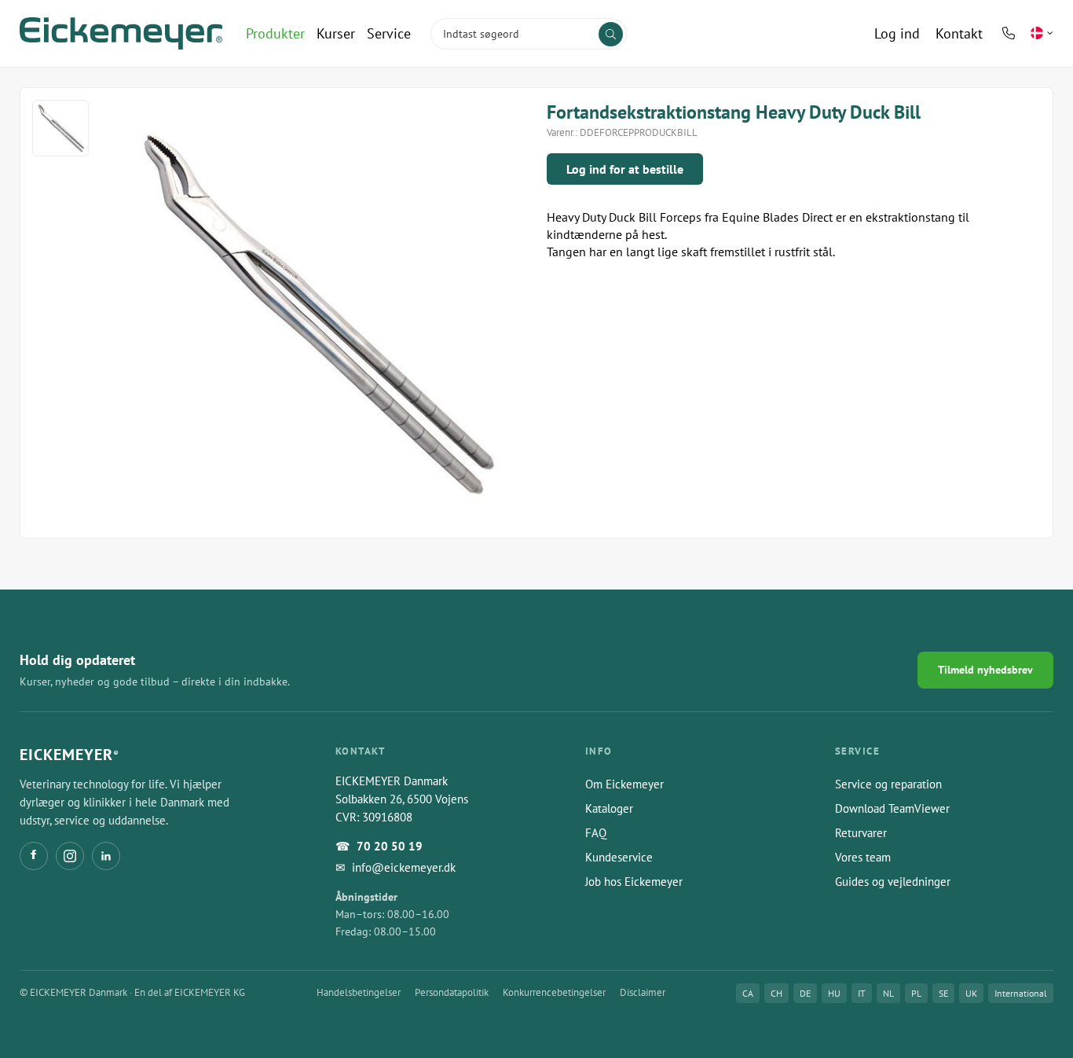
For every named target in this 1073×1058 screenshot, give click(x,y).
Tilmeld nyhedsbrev (985, 670)
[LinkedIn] (106, 856)
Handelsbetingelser (359, 992)
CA (747, 993)
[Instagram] (70, 856)
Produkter (275, 33)
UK (971, 993)
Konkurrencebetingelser (554, 992)
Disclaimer (642, 992)
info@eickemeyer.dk (404, 867)
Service (389, 33)
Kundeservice (619, 857)
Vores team (863, 857)
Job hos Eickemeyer (634, 881)
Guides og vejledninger (892, 881)
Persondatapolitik (452, 992)
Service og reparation (888, 784)
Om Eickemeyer (624, 784)
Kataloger (609, 808)
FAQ (595, 832)
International (1020, 993)
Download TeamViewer (892, 808)
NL (888, 993)
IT (862, 993)
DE (805, 993)
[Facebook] (34, 856)
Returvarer (861, 832)
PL (916, 993)
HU (834, 993)
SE (943, 993)
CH (776, 993)
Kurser (336, 33)
